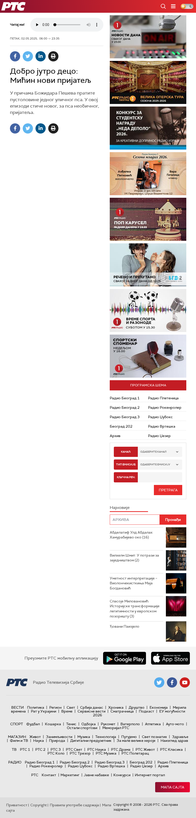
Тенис (71, 724)
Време (66, 711)
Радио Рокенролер (164, 407)
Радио (14, 762)
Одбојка (88, 724)
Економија (159, 707)
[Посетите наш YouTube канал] (185, 682)
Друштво (136, 707)
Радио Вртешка (161, 426)
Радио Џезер (159, 435)
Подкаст (146, 711)
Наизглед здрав (174, 740)
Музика (83, 736)
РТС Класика (171, 749)
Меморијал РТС (115, 727)
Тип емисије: (126, 464)
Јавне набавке (96, 775)
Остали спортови (82, 727)
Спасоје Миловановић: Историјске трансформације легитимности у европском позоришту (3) (135, 608)
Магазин (17, 736)
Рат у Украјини (43, 711)
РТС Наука (96, 749)
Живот (35, 736)
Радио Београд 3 (125, 417)
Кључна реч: (126, 477)
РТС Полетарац (135, 753)
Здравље (180, 736)
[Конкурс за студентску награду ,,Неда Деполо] (148, 128)
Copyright (38, 805)
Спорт (16, 724)
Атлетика (153, 724)
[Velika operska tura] (148, 82)
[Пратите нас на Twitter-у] (159, 682)
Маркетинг (69, 775)
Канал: (126, 451)
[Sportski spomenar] (148, 356)
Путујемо (129, 736)
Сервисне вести (91, 711)
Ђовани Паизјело (124, 626)
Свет (71, 707)
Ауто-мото (175, 724)
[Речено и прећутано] (148, 264)
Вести (17, 707)
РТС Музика (106, 753)
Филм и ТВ (19, 740)
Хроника (116, 707)
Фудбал (33, 724)
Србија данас (91, 707)
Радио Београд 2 (125, 407)
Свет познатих (154, 736)
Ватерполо (130, 724)
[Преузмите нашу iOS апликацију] (170, 658)
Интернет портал (150, 775)
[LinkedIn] (40, 56)
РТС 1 (25, 749)
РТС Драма (120, 749)
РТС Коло (56, 753)
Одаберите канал (153, 451)
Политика (35, 707)
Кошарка (53, 724)
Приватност (16, 805)
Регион (55, 707)
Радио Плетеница (163, 398)
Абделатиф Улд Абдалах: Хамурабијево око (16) (131, 535)
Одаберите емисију (155, 464)
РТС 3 (56, 749)
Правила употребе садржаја (74, 805)
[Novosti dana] (148, 36)
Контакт (49, 775)
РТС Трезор (80, 753)
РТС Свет (74, 749)
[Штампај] (53, 56)
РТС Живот (145, 749)
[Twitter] (28, 56)
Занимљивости (59, 736)
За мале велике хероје (136, 740)
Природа (57, 740)
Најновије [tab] (120, 507)
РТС (34, 775)
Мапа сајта (172, 787)
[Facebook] (15, 56)
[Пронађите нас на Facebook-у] (172, 682)
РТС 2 (40, 749)
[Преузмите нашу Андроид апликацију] (124, 658)
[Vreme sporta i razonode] (148, 310)
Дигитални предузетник (91, 740)
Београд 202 (121, 426)
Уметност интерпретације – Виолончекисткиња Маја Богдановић (133, 583)
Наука (38, 740)
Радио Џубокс (160, 417)
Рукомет (108, 724)
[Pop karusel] (148, 219)
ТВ (14, 749)
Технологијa (105, 736)
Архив (115, 435)
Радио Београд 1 (125, 398)
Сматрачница (122, 711)
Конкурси (121, 775)
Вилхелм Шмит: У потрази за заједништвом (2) (134, 558)
